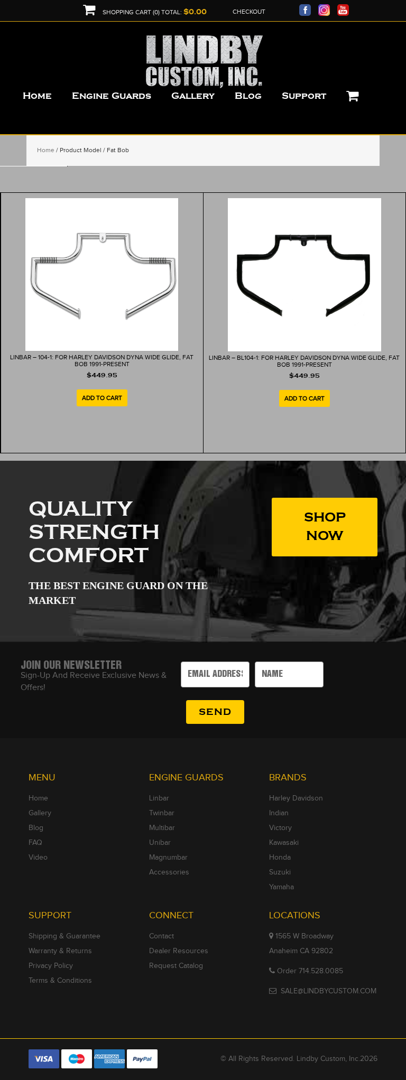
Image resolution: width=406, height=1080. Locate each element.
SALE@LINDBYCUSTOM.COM (328, 991)
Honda (280, 857)
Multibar (162, 828)
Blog (36, 828)
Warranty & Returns (60, 951)
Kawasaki (284, 843)
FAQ (35, 843)
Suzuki (280, 872)
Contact (161, 936)
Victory (280, 828)
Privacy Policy (51, 966)
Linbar (159, 798)
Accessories (169, 872)
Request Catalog (176, 966)
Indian (279, 813)
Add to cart (102, 398)
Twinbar (161, 813)
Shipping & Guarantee (64, 936)
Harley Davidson (296, 798)
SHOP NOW (325, 527)
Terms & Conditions (60, 980)
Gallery (40, 813)
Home (45, 150)
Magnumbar (168, 857)
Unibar (160, 843)
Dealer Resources (178, 951)
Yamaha (281, 887)
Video (38, 857)
